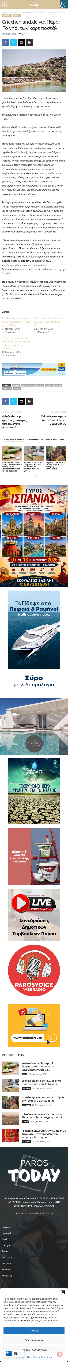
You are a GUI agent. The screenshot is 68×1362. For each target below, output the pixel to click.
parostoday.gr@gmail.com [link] (41, 1213)
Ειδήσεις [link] (6, 1269)
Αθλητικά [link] (6, 1263)
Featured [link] (26, 1105)
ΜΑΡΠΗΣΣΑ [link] (26, 385)
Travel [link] (17, 16)
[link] (64, 4)
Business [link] (26, 1088)
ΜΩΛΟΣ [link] (49, 385)
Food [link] (24, 1074)
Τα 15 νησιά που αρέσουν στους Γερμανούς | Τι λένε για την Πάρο (16, 322)
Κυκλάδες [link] (7, 1275)
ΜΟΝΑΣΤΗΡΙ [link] (38, 385)
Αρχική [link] (4, 12)
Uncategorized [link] (9, 1257)
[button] (63, 1292)
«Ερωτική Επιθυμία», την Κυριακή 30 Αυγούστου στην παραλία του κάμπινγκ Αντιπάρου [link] (44, 1134)
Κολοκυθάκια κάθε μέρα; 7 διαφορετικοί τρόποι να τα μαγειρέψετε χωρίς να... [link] (38, 1066)
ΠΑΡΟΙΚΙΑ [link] (7, 388)
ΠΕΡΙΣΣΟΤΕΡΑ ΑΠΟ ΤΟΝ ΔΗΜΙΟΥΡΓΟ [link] (45, 439)
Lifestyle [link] (13, 12)
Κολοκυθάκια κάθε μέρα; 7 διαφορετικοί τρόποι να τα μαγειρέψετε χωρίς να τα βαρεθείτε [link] (12, 466)
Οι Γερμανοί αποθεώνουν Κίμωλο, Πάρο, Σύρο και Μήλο (48, 322)
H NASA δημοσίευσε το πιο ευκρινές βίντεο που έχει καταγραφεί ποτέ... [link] (43, 1115)
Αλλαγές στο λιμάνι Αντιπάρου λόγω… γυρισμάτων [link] (53, 420)
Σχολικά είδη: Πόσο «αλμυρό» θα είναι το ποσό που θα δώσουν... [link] (41, 1082)
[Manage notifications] (60, 1354)
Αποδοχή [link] (34, 1330)
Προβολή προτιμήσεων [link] (34, 1349)
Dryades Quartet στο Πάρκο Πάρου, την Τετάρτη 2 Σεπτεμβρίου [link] (55, 465)
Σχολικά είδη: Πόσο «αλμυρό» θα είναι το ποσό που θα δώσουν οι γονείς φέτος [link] (34, 466)
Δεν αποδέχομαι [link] (34, 1340)
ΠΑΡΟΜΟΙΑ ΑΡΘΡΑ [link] (14, 439)
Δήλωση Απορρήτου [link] (42, 1357)
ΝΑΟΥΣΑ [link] (58, 385)
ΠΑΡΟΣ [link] (17, 388)
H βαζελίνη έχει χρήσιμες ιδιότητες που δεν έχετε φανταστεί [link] (14, 422)
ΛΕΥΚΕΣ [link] (16, 385)
